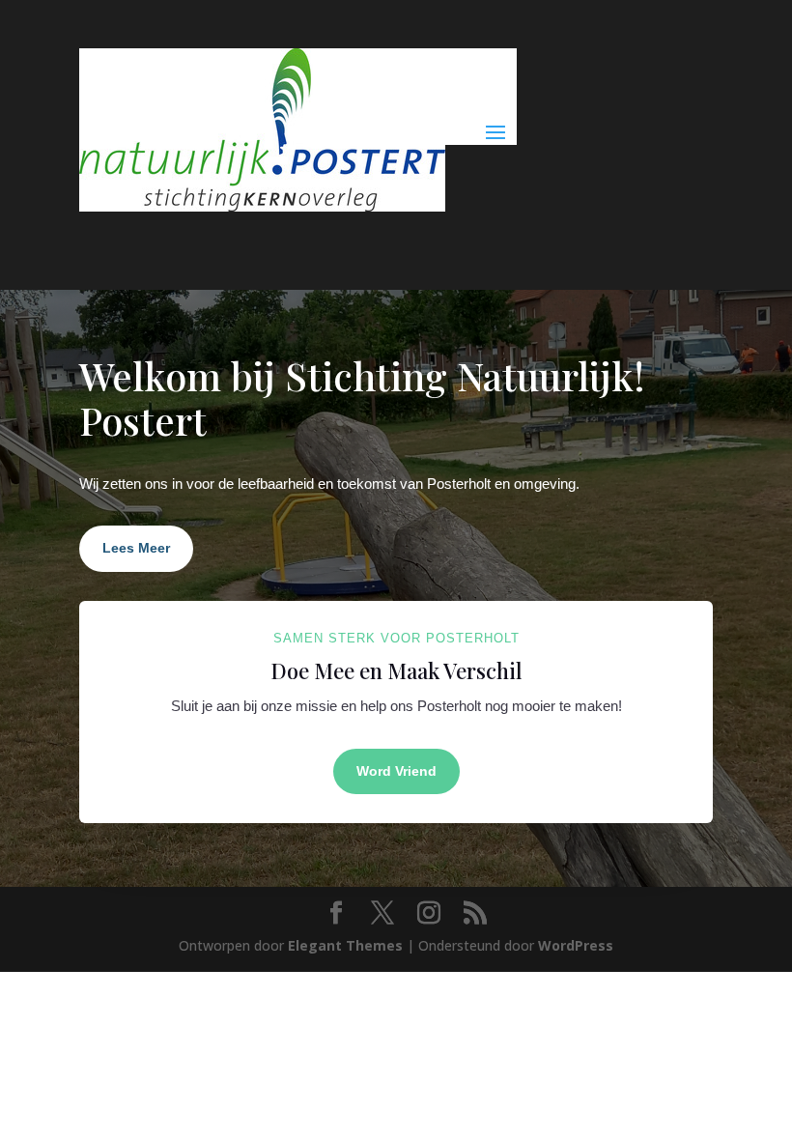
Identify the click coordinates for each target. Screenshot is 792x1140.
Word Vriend (396, 771)
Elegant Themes (345, 945)
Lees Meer (136, 548)
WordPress (575, 945)
